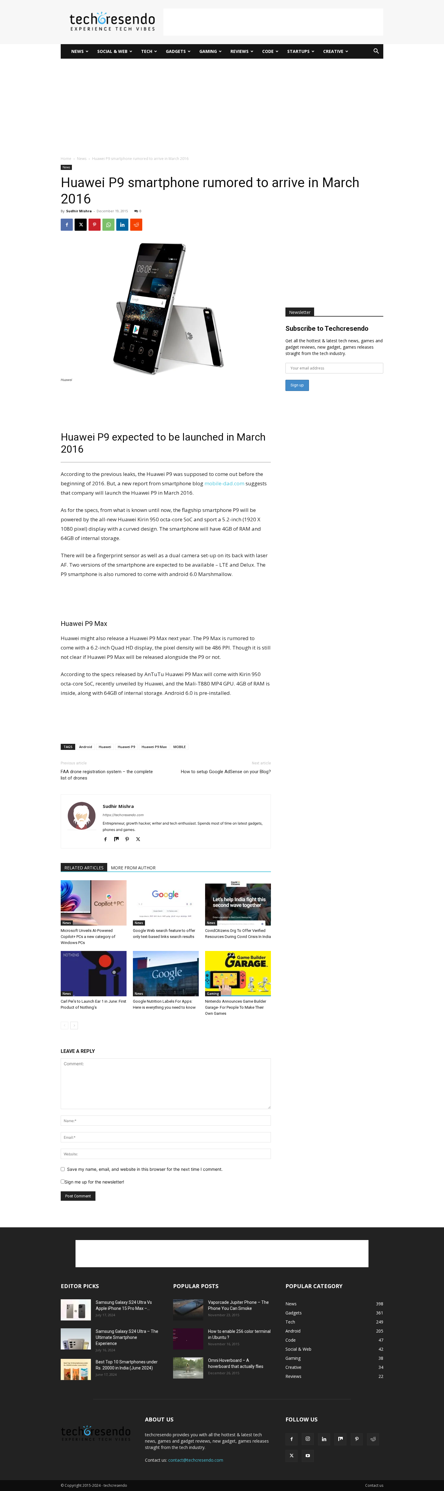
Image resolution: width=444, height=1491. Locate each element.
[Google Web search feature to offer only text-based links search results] (166, 903)
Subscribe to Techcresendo (326, 328)
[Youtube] (308, 1456)
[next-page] (74, 1025)
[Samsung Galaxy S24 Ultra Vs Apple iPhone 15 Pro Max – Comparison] (76, 1309)
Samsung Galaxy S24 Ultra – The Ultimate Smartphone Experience (127, 1337)
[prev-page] (64, 1025)
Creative (333, 51)
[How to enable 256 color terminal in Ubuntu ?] (188, 1338)
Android (85, 746)
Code (268, 51)
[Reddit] (373, 1439)
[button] (376, 52)
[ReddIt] (136, 225)
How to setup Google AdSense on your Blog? (226, 771)
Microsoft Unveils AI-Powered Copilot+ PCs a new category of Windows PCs (88, 936)
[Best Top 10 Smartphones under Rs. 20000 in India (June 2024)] (76, 1369)
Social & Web (112, 51)
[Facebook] (67, 225)
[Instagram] (308, 1439)
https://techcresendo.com (123, 815)
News (77, 51)
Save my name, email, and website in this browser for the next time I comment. (145, 1169)
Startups (298, 51)
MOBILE (179, 746)
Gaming (208, 51)
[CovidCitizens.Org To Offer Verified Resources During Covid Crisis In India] (238, 903)
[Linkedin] (122, 225)
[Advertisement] (273, 22)
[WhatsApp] (108, 225)
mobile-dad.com (224, 483)
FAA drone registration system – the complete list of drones (107, 775)
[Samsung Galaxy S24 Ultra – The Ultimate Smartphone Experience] (76, 1338)
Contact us (374, 1485)
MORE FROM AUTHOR (133, 868)
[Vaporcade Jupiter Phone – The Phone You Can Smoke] (188, 1309)
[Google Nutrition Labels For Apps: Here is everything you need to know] (166, 973)
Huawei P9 (126, 746)
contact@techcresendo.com (195, 1460)
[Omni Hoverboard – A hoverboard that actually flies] (188, 1368)
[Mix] (119, 839)
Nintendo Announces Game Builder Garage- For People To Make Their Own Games (235, 1007)
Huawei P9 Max (154, 746)
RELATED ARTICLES (84, 868)
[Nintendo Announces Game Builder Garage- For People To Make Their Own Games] (238, 973)
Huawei (105, 746)
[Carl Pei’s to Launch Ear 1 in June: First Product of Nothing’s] (94, 973)
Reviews (239, 51)
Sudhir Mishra (79, 211)
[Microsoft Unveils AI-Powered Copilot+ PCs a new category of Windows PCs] (94, 903)
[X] (81, 225)
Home (66, 158)
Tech (146, 51)
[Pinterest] (94, 225)
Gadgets (176, 51)
